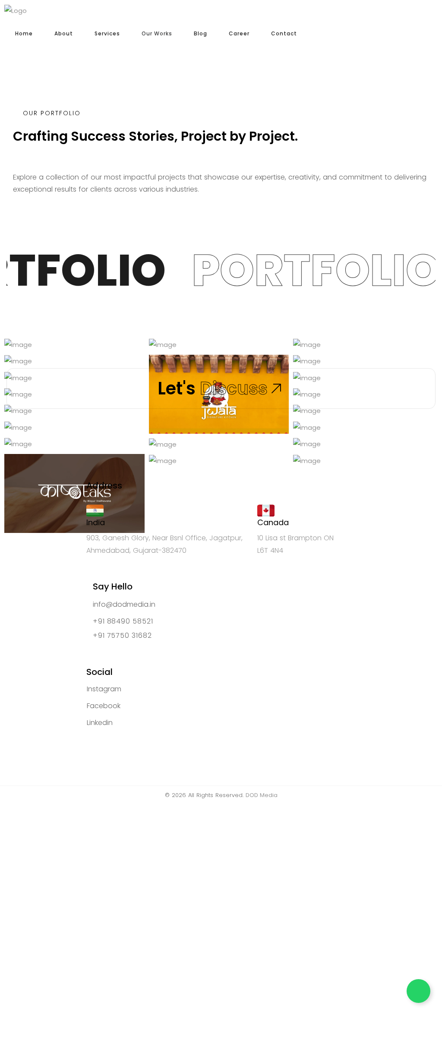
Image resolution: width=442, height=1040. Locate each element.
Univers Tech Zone (202, 457)
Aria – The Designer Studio (362, 457)
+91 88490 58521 (123, 622)
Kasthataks (45, 524)
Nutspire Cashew (200, 341)
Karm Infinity (336, 358)
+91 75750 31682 (122, 636)
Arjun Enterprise (53, 440)
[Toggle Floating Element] (418, 991)
